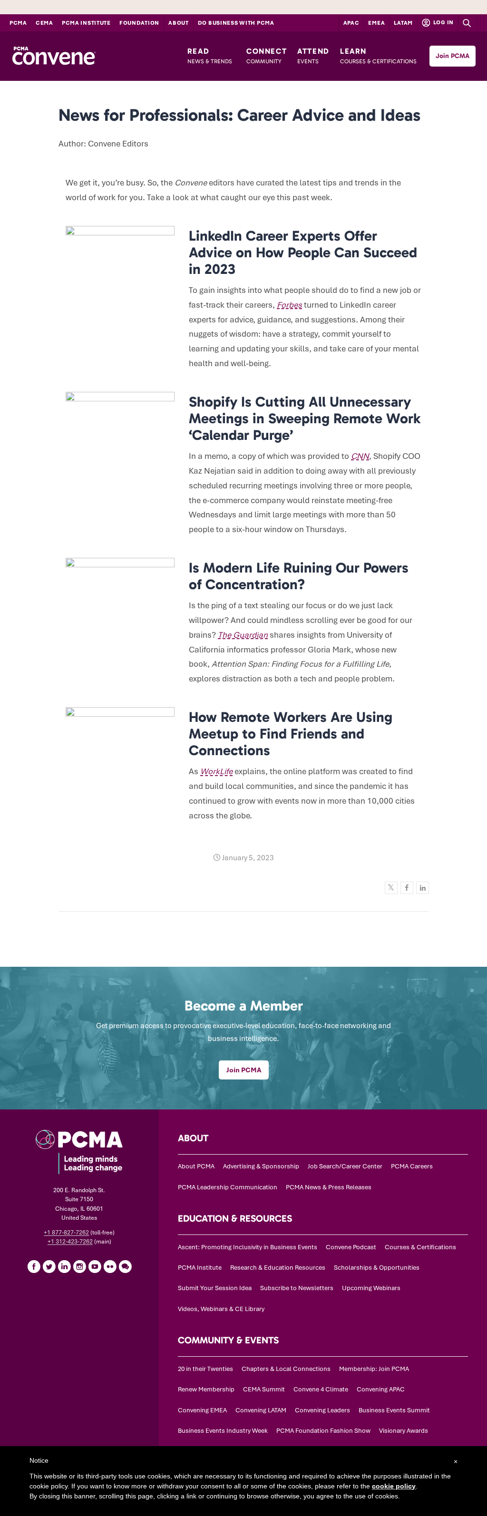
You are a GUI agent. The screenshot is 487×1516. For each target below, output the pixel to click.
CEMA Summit (264, 1389)
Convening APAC (381, 1389)
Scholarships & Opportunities (376, 1267)
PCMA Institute (86, 22)
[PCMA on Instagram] (79, 1266)
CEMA (44, 22)
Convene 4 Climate (320, 1389)
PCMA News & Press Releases (328, 1187)
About (178, 22)
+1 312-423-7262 (70, 1241)
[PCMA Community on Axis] (125, 1266)
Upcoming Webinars (371, 1288)
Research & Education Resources (277, 1267)
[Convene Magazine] (54, 56)
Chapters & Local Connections (286, 1369)
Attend (313, 56)
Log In (443, 22)
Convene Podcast (351, 1247)
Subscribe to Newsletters (296, 1288)
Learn (378, 56)
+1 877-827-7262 (66, 1232)
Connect (266, 56)
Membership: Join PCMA (374, 1369)
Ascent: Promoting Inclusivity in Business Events (247, 1247)
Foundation (139, 22)
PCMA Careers (412, 1166)
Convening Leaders (322, 1410)
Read (209, 56)
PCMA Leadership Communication (227, 1187)
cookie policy (394, 1486)
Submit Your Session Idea (215, 1288)
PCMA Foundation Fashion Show (323, 1431)
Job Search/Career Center (345, 1166)
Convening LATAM (260, 1410)
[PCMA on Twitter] (49, 1266)
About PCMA (196, 1166)
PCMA (18, 22)
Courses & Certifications (420, 1247)
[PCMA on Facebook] (33, 1266)
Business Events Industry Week (223, 1431)
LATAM (403, 22)
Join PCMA (452, 56)
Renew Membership (206, 1389)
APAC (351, 22)
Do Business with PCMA (236, 22)
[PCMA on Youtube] (94, 1266)
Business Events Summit (394, 1410)
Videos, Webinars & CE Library (221, 1309)
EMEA (376, 22)
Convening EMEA (202, 1410)
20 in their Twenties (205, 1369)
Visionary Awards (403, 1431)
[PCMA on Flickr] (110, 1266)
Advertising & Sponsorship (261, 1166)
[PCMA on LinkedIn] (64, 1266)
